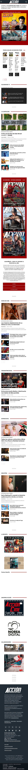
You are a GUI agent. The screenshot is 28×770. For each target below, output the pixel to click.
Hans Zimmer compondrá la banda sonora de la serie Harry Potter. (18, 456)
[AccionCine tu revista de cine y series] (14, 690)
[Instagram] (16, 727)
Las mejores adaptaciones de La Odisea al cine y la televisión (11, 323)
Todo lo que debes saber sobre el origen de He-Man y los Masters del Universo (18, 356)
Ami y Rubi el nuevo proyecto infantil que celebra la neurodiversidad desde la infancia (18, 506)
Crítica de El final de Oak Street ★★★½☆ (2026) (11, 134)
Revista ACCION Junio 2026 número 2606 (14, 253)
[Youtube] (5, 730)
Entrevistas (5, 418)
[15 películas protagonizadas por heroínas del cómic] (5, 343)
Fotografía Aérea (7, 722)
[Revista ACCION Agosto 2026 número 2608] (14, 194)
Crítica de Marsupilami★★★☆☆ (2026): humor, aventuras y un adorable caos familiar (17, 160)
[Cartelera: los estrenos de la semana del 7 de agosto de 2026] (5, 168)
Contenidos (14, 201)
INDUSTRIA (4, 473)
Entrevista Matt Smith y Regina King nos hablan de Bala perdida (18, 407)
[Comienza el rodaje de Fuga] (5, 521)
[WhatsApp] (5, 727)
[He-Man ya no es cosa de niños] (5, 350)
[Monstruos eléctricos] (5, 54)
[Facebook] (9, 727)
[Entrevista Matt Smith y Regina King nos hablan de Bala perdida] (5, 409)
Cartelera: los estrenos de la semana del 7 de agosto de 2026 (17, 167)
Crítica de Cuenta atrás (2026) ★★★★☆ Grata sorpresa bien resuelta (17, 146)
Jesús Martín (3, 137)
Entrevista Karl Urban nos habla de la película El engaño (18, 449)
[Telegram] (12, 730)
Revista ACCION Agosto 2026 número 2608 (14, 204)
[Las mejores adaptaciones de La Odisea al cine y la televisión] (14, 311)
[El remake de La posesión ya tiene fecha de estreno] (5, 154)
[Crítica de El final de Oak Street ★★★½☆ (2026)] (14, 122)
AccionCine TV (7, 721)
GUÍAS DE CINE (5, 301)
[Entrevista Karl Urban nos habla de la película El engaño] (5, 451)
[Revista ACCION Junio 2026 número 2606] (14, 244)
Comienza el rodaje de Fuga (16, 520)
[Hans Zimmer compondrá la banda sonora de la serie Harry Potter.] (5, 458)
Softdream (11, 766)
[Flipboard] (9, 730)
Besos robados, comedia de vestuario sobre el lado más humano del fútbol (16, 513)
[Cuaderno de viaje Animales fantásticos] (23, 54)
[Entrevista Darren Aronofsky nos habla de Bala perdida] (5, 401)
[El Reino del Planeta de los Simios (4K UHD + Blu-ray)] (11, 54)
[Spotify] (19, 730)
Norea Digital (19, 721)
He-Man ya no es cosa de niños (17, 349)
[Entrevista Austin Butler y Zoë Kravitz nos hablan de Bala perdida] (14, 380)
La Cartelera (5, 111)
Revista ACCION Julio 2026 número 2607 (14, 229)
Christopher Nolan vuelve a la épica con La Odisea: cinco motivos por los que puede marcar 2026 (18, 335)
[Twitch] (16, 730)
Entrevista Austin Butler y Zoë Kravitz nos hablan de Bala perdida (13, 392)
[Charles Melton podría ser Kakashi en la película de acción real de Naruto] (14, 21)
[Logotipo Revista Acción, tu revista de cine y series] (14, 1)
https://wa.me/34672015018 (14, 741)
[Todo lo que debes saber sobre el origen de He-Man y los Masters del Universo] (5, 357)
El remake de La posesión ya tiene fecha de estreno (18, 153)
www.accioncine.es (15, 717)
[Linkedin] (19, 727)
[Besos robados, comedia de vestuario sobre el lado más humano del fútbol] (5, 514)
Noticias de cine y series (8, 21)
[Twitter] (12, 727)
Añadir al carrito (5, 66)
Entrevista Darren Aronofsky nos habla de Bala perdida (17, 400)
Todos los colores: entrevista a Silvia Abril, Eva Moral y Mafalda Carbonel (13, 440)
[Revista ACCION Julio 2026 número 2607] (14, 219)
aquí (22, 269)
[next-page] (6, 79)
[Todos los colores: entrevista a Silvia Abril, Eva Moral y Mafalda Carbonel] (14, 428)
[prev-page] (3, 79)
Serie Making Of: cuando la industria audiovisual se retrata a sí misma (13, 496)
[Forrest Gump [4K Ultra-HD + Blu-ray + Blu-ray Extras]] (17, 54)
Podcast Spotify (5, 572)
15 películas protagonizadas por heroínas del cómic (17, 342)
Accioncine (3, 326)
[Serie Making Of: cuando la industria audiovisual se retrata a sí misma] (14, 483)
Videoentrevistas (6, 370)
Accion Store (13, 721)
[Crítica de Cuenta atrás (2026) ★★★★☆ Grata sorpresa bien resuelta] (5, 147)
